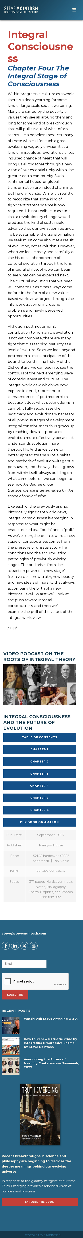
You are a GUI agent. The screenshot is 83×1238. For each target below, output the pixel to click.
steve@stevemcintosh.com (24, 933)
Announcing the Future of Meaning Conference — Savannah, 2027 (51, 1063)
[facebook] (6, 946)
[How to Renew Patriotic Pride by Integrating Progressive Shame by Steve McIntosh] (10, 1046)
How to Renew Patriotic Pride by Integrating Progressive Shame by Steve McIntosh (50, 1043)
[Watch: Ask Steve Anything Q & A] (10, 1025)
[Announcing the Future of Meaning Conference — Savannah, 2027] (10, 1066)
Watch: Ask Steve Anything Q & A (50, 1018)
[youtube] (34, 946)
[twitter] (24, 946)
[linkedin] (15, 946)
